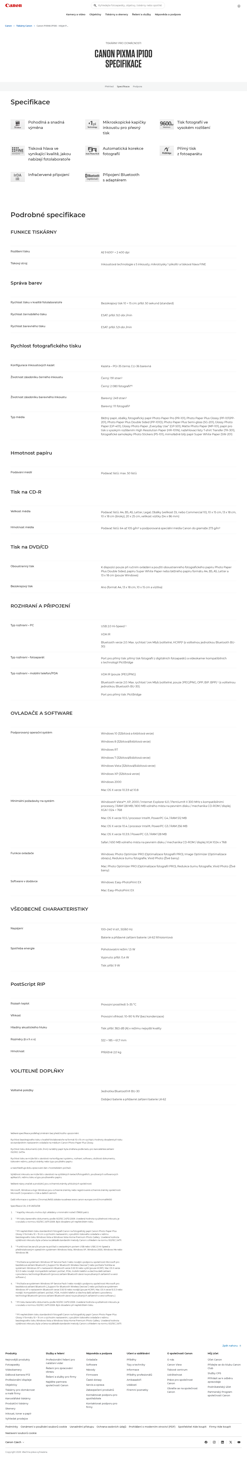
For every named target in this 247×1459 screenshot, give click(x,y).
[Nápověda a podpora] (182, 14)
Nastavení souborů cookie (21, 1433)
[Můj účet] (239, 6)
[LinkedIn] (222, 1442)
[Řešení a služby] (152, 14)
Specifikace (123, 86)
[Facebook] (206, 1442)
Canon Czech (13, 1442)
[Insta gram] (214, 1442)
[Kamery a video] (86, 14)
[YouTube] (239, 1442)
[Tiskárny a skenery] (129, 14)
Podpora (137, 86)
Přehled (109, 86)
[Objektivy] (102, 14)
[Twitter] (230, 1442)
